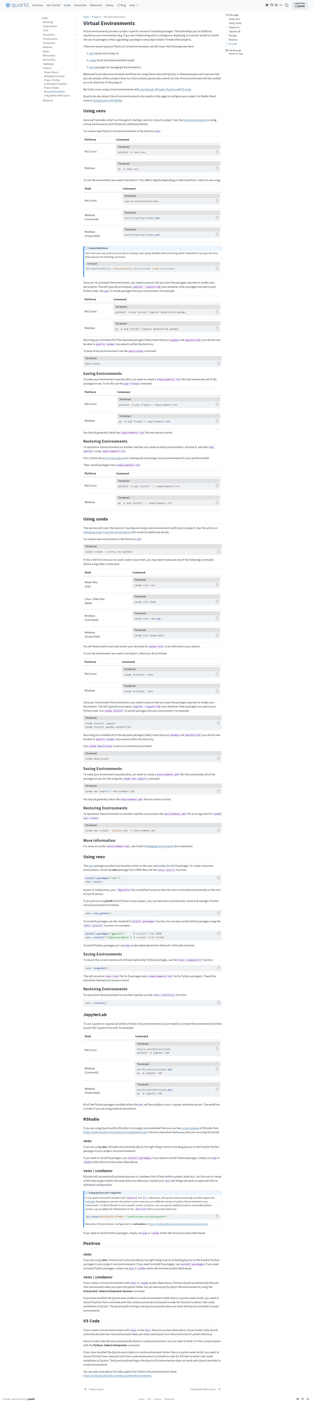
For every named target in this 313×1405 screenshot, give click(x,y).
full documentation (194, 120)
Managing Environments (160, 846)
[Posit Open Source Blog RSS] (276, 5)
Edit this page (235, 50)
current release (190, 1128)
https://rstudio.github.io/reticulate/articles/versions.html (178, 1224)
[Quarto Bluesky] (267, 5)
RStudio (233, 35)
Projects (96, 16)
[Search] (287, 5)
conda (92, 60)
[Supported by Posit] (300, 5)
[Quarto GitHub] (272, 5)
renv (91, 67)
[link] (134, 5)
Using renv (234, 27)
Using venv (234, 19)
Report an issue (236, 53)
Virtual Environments (115, 16)
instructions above (113, 458)
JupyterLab (234, 31)
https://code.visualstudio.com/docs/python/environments (117, 1375)
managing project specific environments (106, 532)
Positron (233, 39)
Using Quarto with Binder (107, 100)
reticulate (90, 1201)
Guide (86, 16)
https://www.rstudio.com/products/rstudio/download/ (115, 1132)
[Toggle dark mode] (281, 5)
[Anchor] (109, 110)
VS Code (233, 43)
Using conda (235, 23)
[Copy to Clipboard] (217, 152)
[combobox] (287, 5)
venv (91, 53)
